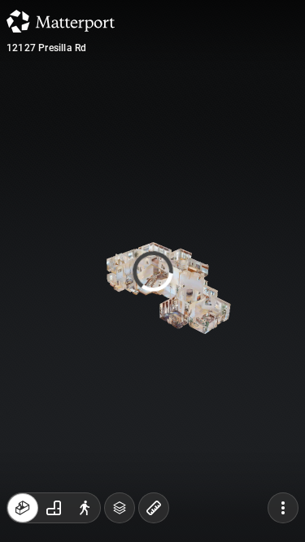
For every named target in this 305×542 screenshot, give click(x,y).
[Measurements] (153, 507)
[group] (54, 507)
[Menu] (283, 507)
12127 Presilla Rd (46, 48)
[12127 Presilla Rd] (152, 271)
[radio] (22, 507)
